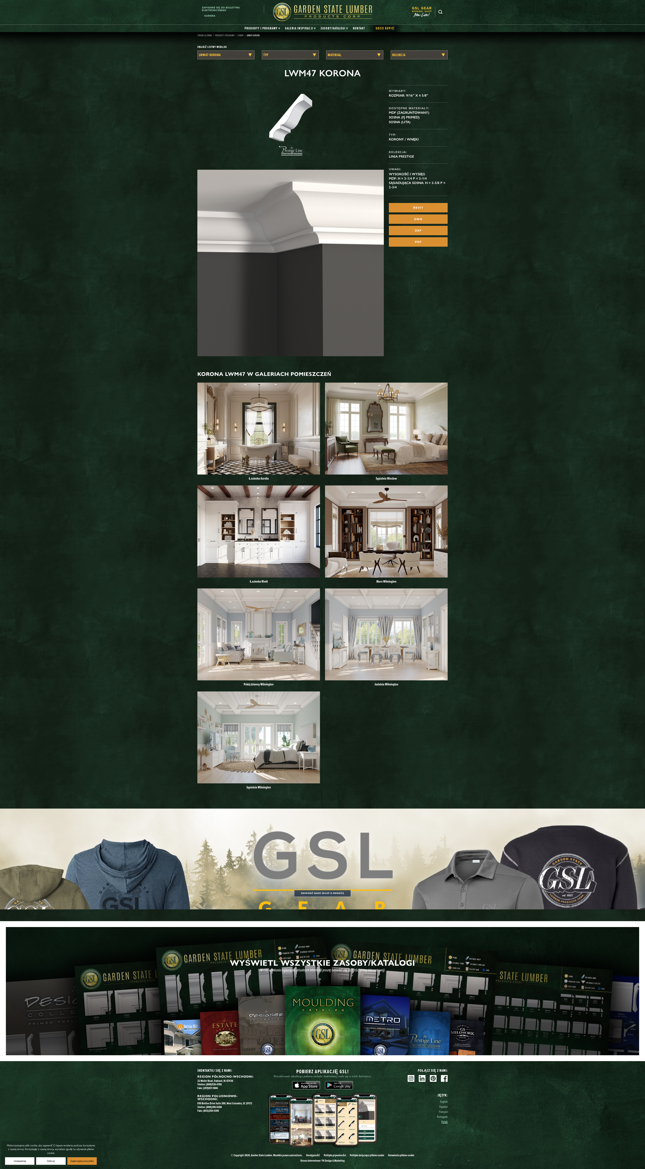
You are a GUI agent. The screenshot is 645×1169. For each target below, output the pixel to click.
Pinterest (433, 1078)
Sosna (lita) (400, 122)
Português (442, 1116)
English (444, 1101)
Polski (444, 1121)
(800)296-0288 (214, 1107)
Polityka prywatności (335, 1155)
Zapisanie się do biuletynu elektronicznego (221, 9)
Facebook (444, 1078)
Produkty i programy (224, 35)
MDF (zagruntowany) (409, 113)
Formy (241, 35)
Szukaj (440, 12)
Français (443, 1111)
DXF (418, 230)
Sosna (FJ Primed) (404, 117)
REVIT (418, 208)
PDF (418, 242)
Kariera (210, 16)
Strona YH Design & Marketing (322, 1160)
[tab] (262, 28)
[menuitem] (423, 12)
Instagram (411, 1078)
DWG (418, 219)
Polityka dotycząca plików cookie (367, 1155)
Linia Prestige (401, 156)
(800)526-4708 (214, 1084)
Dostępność (313, 1155)
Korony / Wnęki (404, 139)
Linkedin (422, 1078)
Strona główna (204, 35)
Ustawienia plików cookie (401, 1155)
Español (443, 1106)
